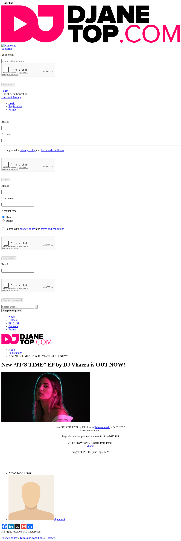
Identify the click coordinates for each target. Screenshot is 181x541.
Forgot (12, 109)
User (8, 217)
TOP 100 (13, 323)
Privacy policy (9, 537)
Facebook (6, 97)
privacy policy (28, 150)
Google (16, 97)
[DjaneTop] (90, 42)
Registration (15, 106)
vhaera (90, 445)
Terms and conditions (31, 537)
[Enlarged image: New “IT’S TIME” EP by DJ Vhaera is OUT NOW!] (45, 421)
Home (11, 349)
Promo (12, 329)
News (11, 316)
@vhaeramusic (101, 427)
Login (11, 103)
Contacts (13, 326)
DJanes (12, 319)
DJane (9, 220)
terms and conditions (52, 150)
